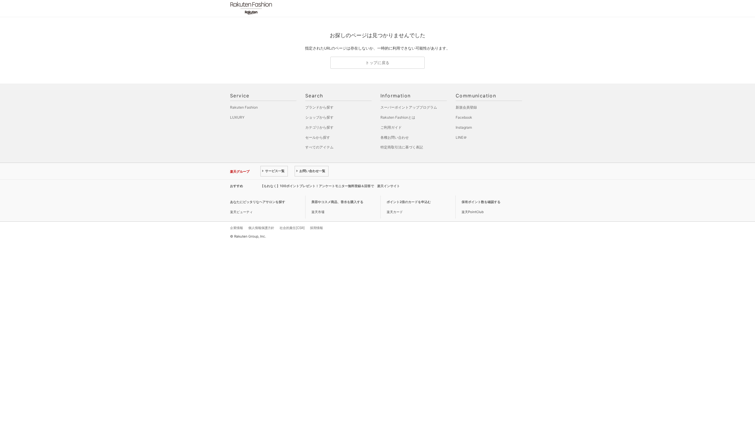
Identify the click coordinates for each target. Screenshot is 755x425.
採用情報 (316, 228)
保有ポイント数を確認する (481, 202)
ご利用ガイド (391, 127)
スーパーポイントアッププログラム (408, 107)
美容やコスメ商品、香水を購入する (337, 202)
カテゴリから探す (319, 127)
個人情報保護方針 (261, 228)
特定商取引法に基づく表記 (401, 147)
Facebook (464, 117)
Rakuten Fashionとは (397, 117)
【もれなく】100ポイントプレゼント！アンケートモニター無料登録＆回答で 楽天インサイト (330, 186)
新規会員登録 (466, 107)
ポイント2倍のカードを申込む (409, 202)
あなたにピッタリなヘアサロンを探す (257, 202)
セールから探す (317, 137)
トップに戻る (377, 63)
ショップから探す (319, 117)
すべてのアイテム (319, 147)
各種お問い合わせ (394, 137)
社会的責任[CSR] (292, 228)
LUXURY (237, 117)
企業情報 (236, 228)
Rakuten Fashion (275, 8)
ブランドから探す (319, 107)
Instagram (464, 127)
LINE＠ (461, 137)
